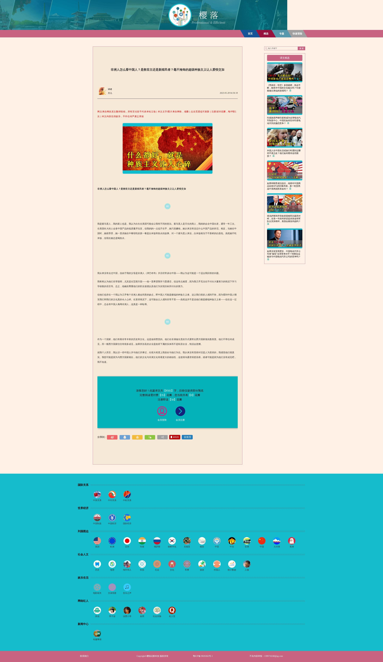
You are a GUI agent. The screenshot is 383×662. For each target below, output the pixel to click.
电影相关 (97, 593)
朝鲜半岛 (172, 547)
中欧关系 (127, 500)
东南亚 (187, 547)
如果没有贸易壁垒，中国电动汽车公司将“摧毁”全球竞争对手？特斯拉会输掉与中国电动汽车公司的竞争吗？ (284, 254)
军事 (187, 570)
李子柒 (112, 616)
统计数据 (232, 570)
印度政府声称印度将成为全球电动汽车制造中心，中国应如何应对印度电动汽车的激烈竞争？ (284, 120)
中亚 (217, 547)
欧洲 (112, 547)
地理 (112, 570)
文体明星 (112, 593)
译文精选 (284, 58)
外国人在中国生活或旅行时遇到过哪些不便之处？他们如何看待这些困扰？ (284, 153)
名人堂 (172, 616)
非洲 (247, 547)
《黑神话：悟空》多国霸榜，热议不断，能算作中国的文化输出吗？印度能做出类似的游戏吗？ (284, 88)
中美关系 (97, 500)
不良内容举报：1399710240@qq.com (266, 656)
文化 (172, 570)
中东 (232, 547)
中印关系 (112, 500)
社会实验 (157, 616)
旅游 (202, 570)
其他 (97, 616)
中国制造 (97, 523)
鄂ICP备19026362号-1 (203, 656)
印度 (142, 547)
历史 (97, 570)
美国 (97, 547)
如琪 (142, 616)
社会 (157, 570)
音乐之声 (127, 593)
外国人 (217, 570)
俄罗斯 (157, 547)
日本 (127, 547)
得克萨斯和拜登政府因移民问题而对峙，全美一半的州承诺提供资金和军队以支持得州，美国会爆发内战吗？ (284, 218)
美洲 (292, 547)
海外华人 (127, 570)
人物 (247, 570)
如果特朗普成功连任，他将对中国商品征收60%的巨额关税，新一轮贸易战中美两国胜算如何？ (284, 186)
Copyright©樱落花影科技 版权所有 (152, 656)
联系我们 (84, 656)
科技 (142, 570)
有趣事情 (97, 639)
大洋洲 (277, 547)
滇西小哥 (127, 616)
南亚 (202, 547)
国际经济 (127, 523)
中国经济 (112, 523)
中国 (262, 547)
